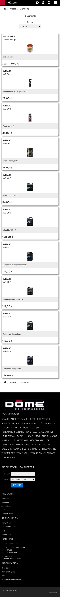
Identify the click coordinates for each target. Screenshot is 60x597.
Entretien (5, 510)
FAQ (3, 531)
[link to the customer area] (44, 3)
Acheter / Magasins (9, 527)
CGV (3, 576)
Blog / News (6, 523)
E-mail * (7, 474)
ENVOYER (17, 485)
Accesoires (5, 506)
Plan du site (6, 535)
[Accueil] (5, 8)
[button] (57, 2)
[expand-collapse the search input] (51, 3)
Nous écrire (5, 568)
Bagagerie (5, 502)
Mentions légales (8, 572)
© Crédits (53, 593)
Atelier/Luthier (7, 514)
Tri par (30, 22)
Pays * (6, 479)
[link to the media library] (39, 3)
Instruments (6, 498)
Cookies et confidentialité (11, 580)
